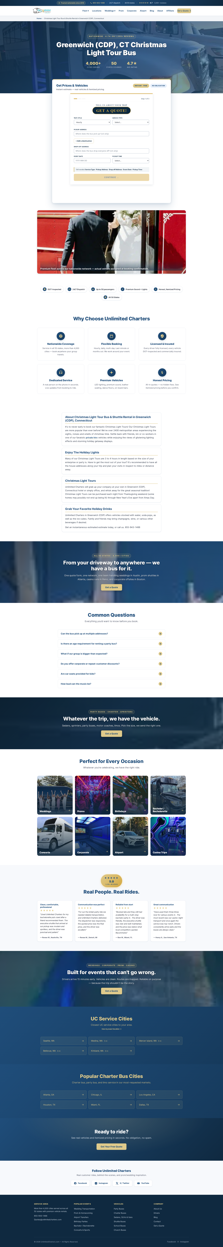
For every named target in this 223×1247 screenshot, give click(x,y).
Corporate (132, 10)
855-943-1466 (99, 3)
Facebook (171, 1242)
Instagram (184, 1242)
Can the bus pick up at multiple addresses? (111, 633)
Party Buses (119, 1209)
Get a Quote (111, 587)
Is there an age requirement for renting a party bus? (111, 643)
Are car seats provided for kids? (111, 673)
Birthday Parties (81, 1221)
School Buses (120, 1226)
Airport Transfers (81, 1217)
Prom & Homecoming (83, 1213)
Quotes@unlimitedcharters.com (48, 1219)
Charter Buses (120, 1213)
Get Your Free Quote (111, 1146)
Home (39, 18)
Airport (143, 10)
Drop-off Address (81, 147)
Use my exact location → (111, 1029)
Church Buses (120, 1230)
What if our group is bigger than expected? (111, 653)
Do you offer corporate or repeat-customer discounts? (111, 663)
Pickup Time (117, 156)
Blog (152, 10)
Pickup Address (80, 129)
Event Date (78, 156)
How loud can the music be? (111, 683)
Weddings (110, 10)
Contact (157, 1221)
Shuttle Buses (120, 1221)
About (160, 10)
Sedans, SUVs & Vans (123, 1217)
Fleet (85, 10)
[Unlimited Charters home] (42, 11)
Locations (96, 10)
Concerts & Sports (82, 1230)
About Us (158, 1209)
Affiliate (170, 10)
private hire (92, 437)
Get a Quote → (184, 10)
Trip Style (78, 118)
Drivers (157, 1213)
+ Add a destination (84, 141)
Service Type (117, 118)
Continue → (111, 177)
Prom (121, 10)
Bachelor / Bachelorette (84, 1226)
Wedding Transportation (84, 1209)
